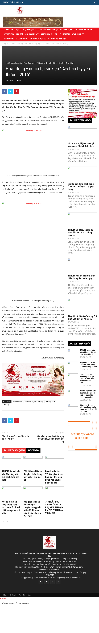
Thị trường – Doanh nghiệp (72, 34)
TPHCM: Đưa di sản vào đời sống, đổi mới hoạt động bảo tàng (11, 475)
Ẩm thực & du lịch (49, 34)
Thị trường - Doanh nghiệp (47, 63)
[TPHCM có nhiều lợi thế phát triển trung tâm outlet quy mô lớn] (32, 462)
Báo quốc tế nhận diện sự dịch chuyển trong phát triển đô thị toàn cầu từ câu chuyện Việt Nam (32, 508)
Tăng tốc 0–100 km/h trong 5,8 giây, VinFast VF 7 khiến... (82, 317)
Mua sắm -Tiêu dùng (84, 30)
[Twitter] (46, 582)
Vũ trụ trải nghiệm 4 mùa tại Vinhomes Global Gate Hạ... (81, 144)
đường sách (50, 401)
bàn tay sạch (17, 401)
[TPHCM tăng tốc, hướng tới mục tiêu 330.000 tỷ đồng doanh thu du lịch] (82, 219)
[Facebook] (41, 582)
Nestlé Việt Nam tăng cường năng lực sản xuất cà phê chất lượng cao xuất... (88, 394)
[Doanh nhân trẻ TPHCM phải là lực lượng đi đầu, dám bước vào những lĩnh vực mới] (54, 462)
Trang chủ (8, 30)
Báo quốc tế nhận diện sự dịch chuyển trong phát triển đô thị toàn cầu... (88, 408)
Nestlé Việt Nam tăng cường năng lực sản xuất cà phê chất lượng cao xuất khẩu (11, 507)
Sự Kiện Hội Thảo (15, 603)
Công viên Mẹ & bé (38, 39)
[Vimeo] (52, 582)
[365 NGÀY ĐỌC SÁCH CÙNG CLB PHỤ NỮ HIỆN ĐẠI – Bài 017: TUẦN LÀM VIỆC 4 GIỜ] (54, 493)
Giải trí (19, 34)
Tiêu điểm (69, 63)
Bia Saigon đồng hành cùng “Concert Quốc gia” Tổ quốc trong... (81, 186)
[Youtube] (58, 582)
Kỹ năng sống (66, 30)
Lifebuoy (6, 405)
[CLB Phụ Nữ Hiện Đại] (82, 103)
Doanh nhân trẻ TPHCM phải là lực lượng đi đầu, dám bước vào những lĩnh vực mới (54, 477)
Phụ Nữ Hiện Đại (29, 30)
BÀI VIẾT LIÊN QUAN (13, 450)
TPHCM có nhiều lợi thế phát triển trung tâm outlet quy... (81, 277)
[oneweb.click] (33, 379)
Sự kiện (61, 63)
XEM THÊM (33, 450)
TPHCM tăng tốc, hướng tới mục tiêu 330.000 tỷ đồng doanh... (80, 232)
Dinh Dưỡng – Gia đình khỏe (16, 39)
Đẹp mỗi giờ (9, 34)
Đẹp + (18, 30)
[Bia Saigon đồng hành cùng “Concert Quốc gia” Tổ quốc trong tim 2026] (82, 174)
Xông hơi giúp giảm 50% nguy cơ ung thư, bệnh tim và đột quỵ (50, 439)
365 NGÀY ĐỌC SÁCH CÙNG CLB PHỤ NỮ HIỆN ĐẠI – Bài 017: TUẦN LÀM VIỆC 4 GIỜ (54, 507)
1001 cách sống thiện (48, 30)
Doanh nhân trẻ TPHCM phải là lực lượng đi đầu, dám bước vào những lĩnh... (87, 378)
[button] (94, 2)
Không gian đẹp (32, 34)
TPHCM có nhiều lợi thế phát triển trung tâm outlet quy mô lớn (32, 475)
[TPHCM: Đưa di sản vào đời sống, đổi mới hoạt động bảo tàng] (11, 462)
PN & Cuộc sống (29, 63)
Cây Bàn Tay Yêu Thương (34, 401)
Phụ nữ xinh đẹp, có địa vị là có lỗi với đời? (15, 437)
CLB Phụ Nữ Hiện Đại (57, 39)
